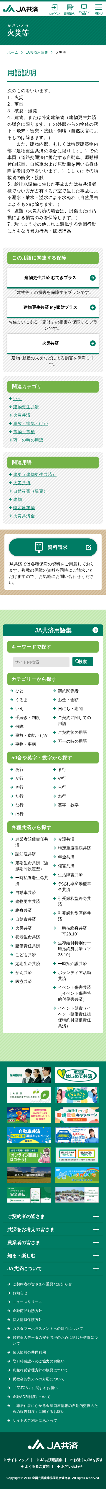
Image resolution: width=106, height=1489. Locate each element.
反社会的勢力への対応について (38, 1379)
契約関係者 (68, 690)
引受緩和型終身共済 (74, 901)
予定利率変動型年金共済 (74, 886)
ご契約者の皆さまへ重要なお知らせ (42, 1284)
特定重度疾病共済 (74, 848)
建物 (17, 499)
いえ (17, 398)
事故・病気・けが (30, 423)
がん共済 (23, 972)
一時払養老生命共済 (31, 880)
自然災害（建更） (30, 491)
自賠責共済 (25, 919)
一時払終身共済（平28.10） (72, 931)
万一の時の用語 (28, 440)
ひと (19, 690)
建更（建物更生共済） (35, 474)
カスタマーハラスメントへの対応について (48, 1329)
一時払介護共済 (72, 963)
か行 (19, 778)
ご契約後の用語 (72, 732)
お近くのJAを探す (88, 1460)
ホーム (12, 52)
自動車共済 (25, 892)
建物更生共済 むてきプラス (50, 277)
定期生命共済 (27, 963)
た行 (19, 796)
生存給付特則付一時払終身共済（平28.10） (74, 948)
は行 (19, 814)
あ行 (19, 769)
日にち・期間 (70, 708)
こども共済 (25, 954)
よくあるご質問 (37, 1466)
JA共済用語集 (37, 52)
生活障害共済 (70, 874)
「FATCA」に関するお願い (35, 1388)
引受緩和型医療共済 (74, 916)
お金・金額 (68, 699)
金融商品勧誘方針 (27, 1311)
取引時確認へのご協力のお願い (38, 1361)
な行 (19, 805)
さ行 (19, 787)
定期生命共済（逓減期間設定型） (31, 865)
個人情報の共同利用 (29, 1352)
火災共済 (50, 343)
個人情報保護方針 (27, 1320)
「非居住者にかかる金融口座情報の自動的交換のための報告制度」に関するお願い (55, 1409)
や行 (62, 778)
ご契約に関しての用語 (74, 720)
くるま (21, 699)
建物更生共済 (26, 406)
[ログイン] (54, 8)
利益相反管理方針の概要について (40, 1370)
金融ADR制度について (32, 1397)
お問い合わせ (71, 1466)
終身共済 (23, 910)
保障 (19, 726)
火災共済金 (24, 516)
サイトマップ (17, 1460)
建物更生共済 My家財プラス (50, 307)
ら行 (62, 787)
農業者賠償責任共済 (31, 842)
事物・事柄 (24, 431)
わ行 (62, 796)
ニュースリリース (27, 1302)
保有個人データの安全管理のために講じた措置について (55, 1340)
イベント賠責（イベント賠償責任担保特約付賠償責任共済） (74, 1017)
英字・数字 (68, 805)
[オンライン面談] (84, 8)
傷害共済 (66, 865)
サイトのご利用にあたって (35, 1420)
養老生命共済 (27, 937)
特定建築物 (24, 507)
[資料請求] (69, 8)
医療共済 (23, 981)
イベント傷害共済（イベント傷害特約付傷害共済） (74, 993)
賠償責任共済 (27, 945)
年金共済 (66, 856)
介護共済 (66, 839)
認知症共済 (25, 854)
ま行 (62, 769)
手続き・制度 (27, 717)
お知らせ (20, 1293)
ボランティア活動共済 (74, 975)
